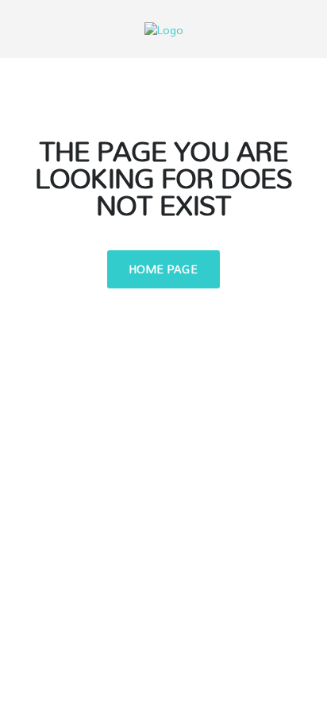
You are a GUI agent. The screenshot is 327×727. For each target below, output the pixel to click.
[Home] (163, 28)
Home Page (163, 269)
